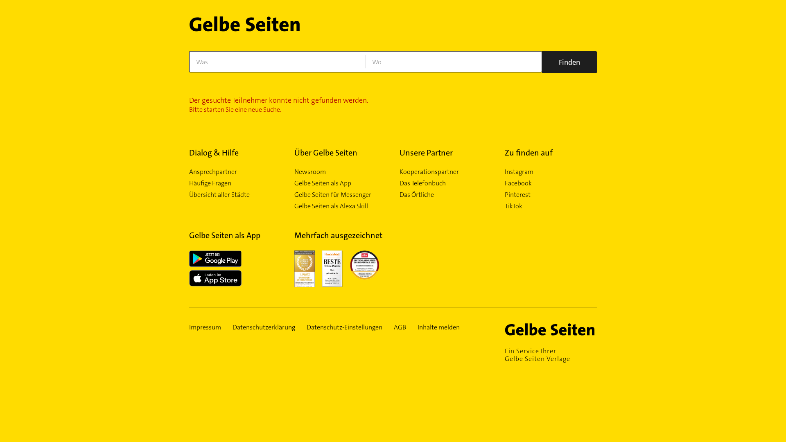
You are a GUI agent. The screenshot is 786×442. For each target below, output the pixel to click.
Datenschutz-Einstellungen (344, 327)
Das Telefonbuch (423, 183)
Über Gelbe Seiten (325, 152)
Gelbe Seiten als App (322, 183)
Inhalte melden (439, 327)
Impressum (205, 327)
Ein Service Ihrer (537, 355)
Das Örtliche (417, 195)
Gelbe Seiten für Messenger (332, 195)
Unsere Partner (426, 152)
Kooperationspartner (429, 172)
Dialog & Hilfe (214, 152)
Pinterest (518, 195)
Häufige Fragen (210, 183)
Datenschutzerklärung (264, 327)
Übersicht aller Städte (219, 195)
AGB (400, 327)
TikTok (513, 206)
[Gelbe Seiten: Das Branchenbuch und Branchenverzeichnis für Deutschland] (244, 27)
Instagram (519, 172)
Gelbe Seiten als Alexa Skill (331, 206)
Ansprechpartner (213, 172)
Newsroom (310, 172)
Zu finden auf (529, 152)
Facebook (518, 183)
